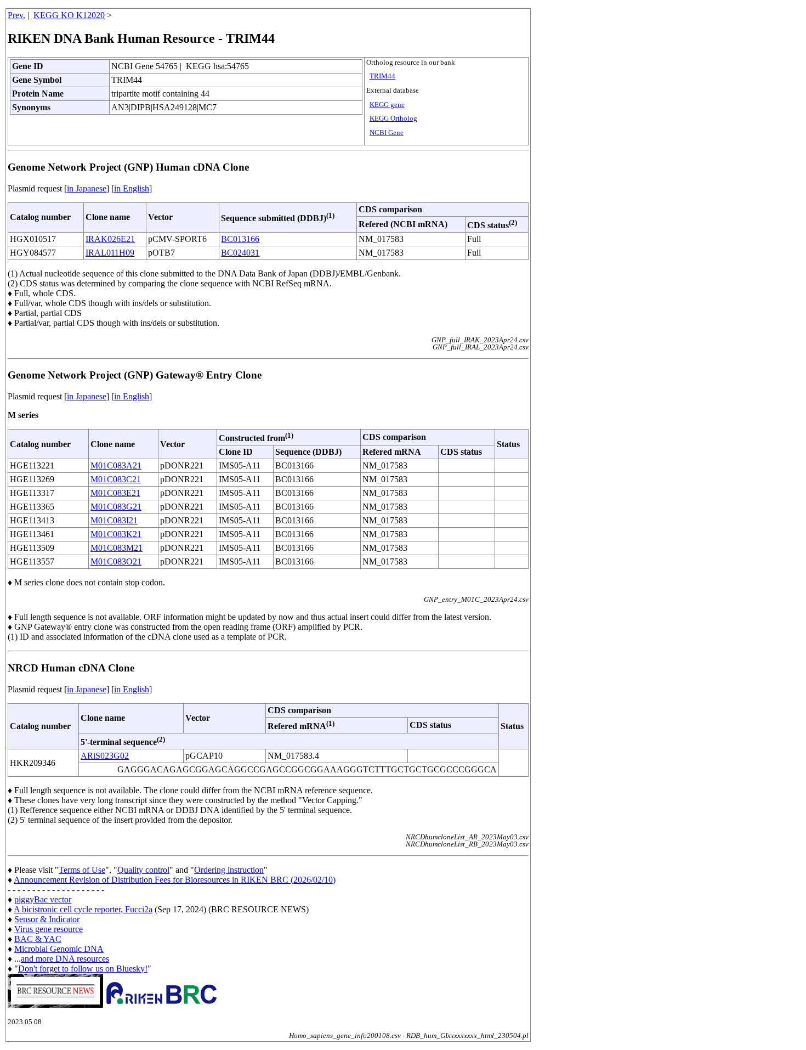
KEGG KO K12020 (69, 15)
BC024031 (240, 252)
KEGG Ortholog (393, 118)
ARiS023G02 (105, 755)
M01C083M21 (116, 547)
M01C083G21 (115, 506)
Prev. (16, 15)
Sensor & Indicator (47, 919)
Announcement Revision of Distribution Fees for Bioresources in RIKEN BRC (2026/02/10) (175, 879)
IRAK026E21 (110, 239)
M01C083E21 (115, 493)
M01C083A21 (115, 465)
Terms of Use (82, 869)
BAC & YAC (37, 939)
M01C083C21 (115, 479)
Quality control (143, 869)
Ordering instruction (229, 869)
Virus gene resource (48, 929)
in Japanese (86, 188)
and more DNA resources (65, 958)
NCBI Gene (387, 133)
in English (131, 188)
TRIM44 (382, 76)
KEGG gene (387, 105)
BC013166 (240, 239)
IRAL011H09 (110, 252)
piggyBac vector (42, 899)
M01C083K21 (115, 534)
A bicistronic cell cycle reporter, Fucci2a (83, 909)
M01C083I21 (114, 520)
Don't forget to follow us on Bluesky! (82, 968)
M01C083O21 (115, 561)
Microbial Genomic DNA (59, 948)
